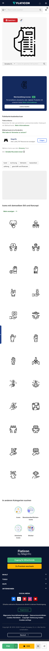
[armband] (36, 270)
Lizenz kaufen (24, 107)
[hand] (13, 293)
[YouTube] (35, 599)
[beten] (36, 361)
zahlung (6, 166)
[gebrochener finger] (13, 338)
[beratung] (13, 315)
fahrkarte (23, 163)
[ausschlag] (13, 361)
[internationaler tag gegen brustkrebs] (13, 247)
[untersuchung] (13, 224)
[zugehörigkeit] (36, 406)
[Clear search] (35, 9)
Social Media (24, 593)
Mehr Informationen (30, 102)
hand (5, 163)
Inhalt (5, 575)
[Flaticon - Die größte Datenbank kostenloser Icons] (21, 3)
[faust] (36, 224)
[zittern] (13, 475)
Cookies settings (25, 620)
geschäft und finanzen (20, 166)
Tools (4, 579)
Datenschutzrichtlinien (38, 615)
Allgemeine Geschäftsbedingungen (15, 615)
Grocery (22, 148)
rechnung (13, 163)
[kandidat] (13, 429)
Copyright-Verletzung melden (32, 618)
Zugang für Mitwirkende (24, 560)
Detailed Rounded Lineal (13, 152)
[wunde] (36, 338)
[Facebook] (13, 599)
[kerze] (13, 384)
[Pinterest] (24, 599)
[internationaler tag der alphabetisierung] (36, 429)
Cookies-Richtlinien (14, 618)
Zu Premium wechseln (24, 566)
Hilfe (4, 584)
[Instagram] (30, 599)
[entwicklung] (36, 315)
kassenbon (33, 163)
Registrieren (24, 610)
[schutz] (36, 475)
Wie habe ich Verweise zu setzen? (14, 132)
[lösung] (36, 293)
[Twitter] (19, 599)
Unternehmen (8, 589)
